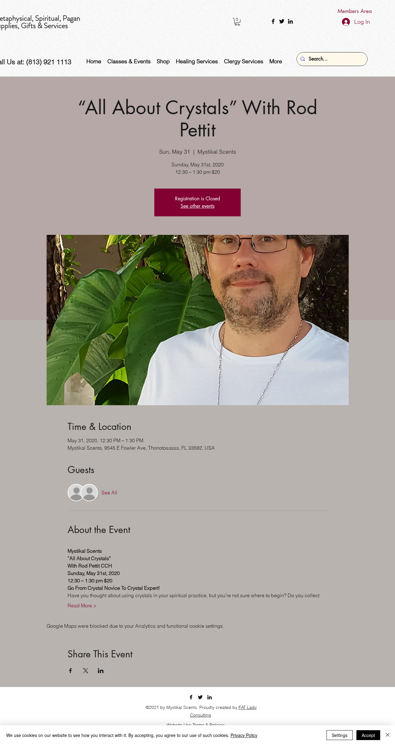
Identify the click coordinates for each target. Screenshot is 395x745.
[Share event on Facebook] (70, 670)
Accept (368, 735)
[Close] (387, 735)
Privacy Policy (244, 735)
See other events (197, 206)
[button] (237, 22)
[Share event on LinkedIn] (101, 670)
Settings (339, 735)
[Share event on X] (86, 670)
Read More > (82, 605)
